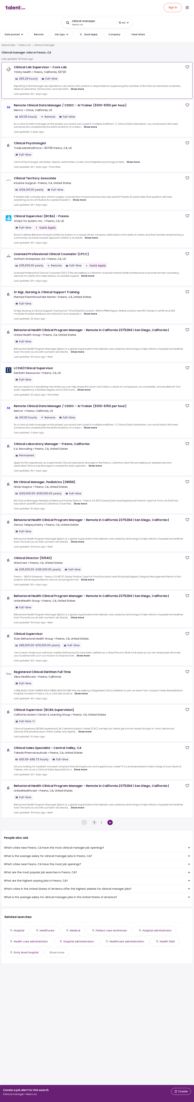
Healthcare (47, 930)
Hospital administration (78, 941)
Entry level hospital (26, 952)
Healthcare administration (127, 941)
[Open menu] (187, 7)
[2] (110, 822)
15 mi (122, 23)
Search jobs (8, 45)
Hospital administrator (157, 930)
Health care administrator (31, 941)
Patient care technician (111, 930)
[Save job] (187, 67)
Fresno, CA (25, 45)
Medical (75, 930)
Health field (167, 941)
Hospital (19, 930)
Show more (77, 89)
